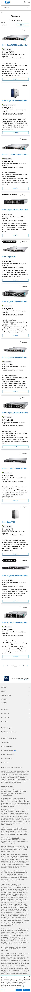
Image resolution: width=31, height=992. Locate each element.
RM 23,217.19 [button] (7, 108)
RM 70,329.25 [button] (7, 309)
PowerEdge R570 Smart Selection (14, 302)
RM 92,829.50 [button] (7, 630)
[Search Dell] (28, 7)
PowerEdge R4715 (9, 257)
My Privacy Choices (7, 750)
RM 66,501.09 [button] (7, 161)
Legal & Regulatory (6, 758)
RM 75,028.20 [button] (7, 580)
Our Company (5, 713)
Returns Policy (16, 838)
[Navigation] (2, 2)
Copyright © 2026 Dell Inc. (9, 738)
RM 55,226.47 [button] (7, 364)
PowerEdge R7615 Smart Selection (15, 210)
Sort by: (3, 22)
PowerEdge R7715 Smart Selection (15, 413)
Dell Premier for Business (8, 732)
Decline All (19, 989)
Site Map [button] (4, 699)
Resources (4, 721)
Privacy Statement (6, 746)
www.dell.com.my (7, 795)
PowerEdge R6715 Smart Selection (15, 154)
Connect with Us (6, 695)
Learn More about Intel (23, 680)
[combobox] (15, 7)
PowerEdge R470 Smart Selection (14, 357)
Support (3, 691)
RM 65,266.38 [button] (7, 420)
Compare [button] (24, 30)
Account (3, 687)
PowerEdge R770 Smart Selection (14, 622)
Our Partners (5, 717)
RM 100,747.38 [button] (8, 52)
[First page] (3, 665)
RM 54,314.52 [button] (7, 215)
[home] (1, 12)
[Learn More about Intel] (6, 678)
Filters (23, 25)
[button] (25, 2)
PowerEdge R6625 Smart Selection (15, 576)
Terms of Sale (5, 742)
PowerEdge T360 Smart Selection (14, 101)
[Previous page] (8, 665)
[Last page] (27, 665)
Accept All (26, 989)
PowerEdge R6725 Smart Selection (15, 45)
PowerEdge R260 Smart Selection (14, 468)
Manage (3, 989)
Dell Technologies (6, 728)
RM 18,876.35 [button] (7, 476)
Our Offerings (5, 709)
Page (12, 665)
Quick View (15, 79)
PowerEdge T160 (8, 522)
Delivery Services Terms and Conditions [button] (13, 58)
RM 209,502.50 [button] (8, 261)
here (22, 944)
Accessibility (5, 762)
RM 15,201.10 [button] (7, 529)
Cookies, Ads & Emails (7, 754)
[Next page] (23, 665)
